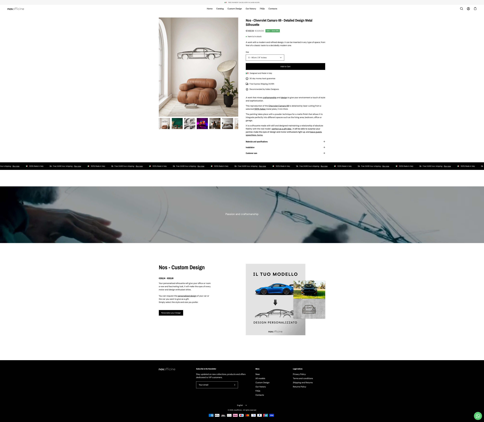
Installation (250, 147)
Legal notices (297, 369)
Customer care (251, 153)
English (240, 405)
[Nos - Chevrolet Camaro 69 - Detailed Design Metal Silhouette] (164, 123)
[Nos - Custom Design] (275, 299)
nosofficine (238, 410)
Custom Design (262, 382)
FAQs (257, 391)
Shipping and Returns (303, 382)
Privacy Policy (299, 374)
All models (260, 378)
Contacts (259, 395)
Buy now (46, 166)
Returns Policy (299, 386)
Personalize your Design (171, 313)
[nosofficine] (16, 8)
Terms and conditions (303, 378)
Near (257, 374)
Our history (260, 386)
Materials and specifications (257, 141)
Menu (257, 369)
